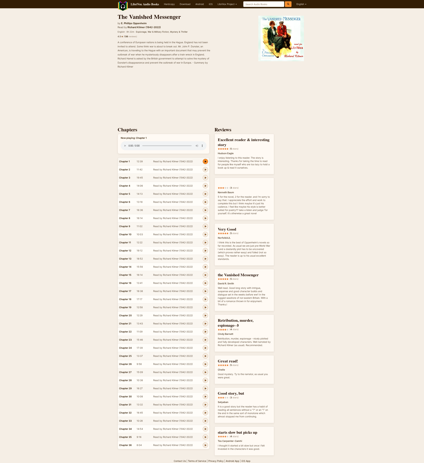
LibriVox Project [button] (226, 4)
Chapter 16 (125, 283)
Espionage (141, 32)
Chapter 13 (125, 258)
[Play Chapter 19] (205, 307)
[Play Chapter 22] (205, 331)
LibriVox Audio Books (145, 4)
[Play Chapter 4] (205, 185)
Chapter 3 (124, 177)
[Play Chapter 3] (205, 177)
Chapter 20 (125, 315)
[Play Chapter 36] (205, 445)
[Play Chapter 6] (205, 202)
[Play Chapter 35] (205, 437)
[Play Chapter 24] (205, 348)
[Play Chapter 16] (205, 283)
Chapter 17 (125, 291)
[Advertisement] (212, 98)
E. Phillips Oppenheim (134, 23)
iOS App (245, 461)
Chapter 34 (125, 428)
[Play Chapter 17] (205, 291)
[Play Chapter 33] (205, 420)
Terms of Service (197, 461)
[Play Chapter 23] (205, 339)
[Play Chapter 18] (205, 299)
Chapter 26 (125, 364)
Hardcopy (169, 4)
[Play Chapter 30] (205, 396)
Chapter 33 (125, 420)
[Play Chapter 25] (205, 356)
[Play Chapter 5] (205, 194)
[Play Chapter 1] (205, 161)
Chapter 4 (124, 185)
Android (199, 4)
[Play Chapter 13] (205, 258)
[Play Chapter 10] (205, 234)
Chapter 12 (125, 250)
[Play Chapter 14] (205, 266)
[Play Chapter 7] (205, 210)
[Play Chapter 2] (205, 169)
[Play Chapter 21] (205, 323)
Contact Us (180, 461)
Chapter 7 (124, 210)
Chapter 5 (124, 193)
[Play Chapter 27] (205, 372)
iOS (211, 4)
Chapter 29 (125, 388)
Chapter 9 (124, 226)
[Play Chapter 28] (205, 380)
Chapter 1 (124, 161)
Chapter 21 (125, 323)
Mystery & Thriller (179, 32)
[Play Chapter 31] (205, 404)
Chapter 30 (125, 396)
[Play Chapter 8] (205, 218)
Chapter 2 (124, 169)
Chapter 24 (125, 347)
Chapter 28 (125, 380)
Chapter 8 (124, 218)
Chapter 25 (125, 355)
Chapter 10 (125, 234)
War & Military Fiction (158, 32)
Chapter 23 (125, 339)
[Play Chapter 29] (205, 388)
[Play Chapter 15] (205, 275)
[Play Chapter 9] (205, 226)
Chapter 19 (125, 307)
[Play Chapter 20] (205, 315)
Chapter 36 (125, 445)
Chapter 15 (125, 274)
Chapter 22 (125, 331)
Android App (232, 461)
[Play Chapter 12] (205, 250)
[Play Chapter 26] (205, 364)
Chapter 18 (125, 299)
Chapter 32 (125, 412)
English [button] (300, 4)
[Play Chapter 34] (205, 429)
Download (185, 4)
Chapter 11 (125, 242)
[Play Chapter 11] (205, 242)
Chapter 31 (125, 404)
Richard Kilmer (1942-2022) (144, 27)
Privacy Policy (216, 461)
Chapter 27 (125, 372)
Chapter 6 (124, 201)
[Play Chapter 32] (205, 412)
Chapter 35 (125, 437)
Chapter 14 (125, 266)
